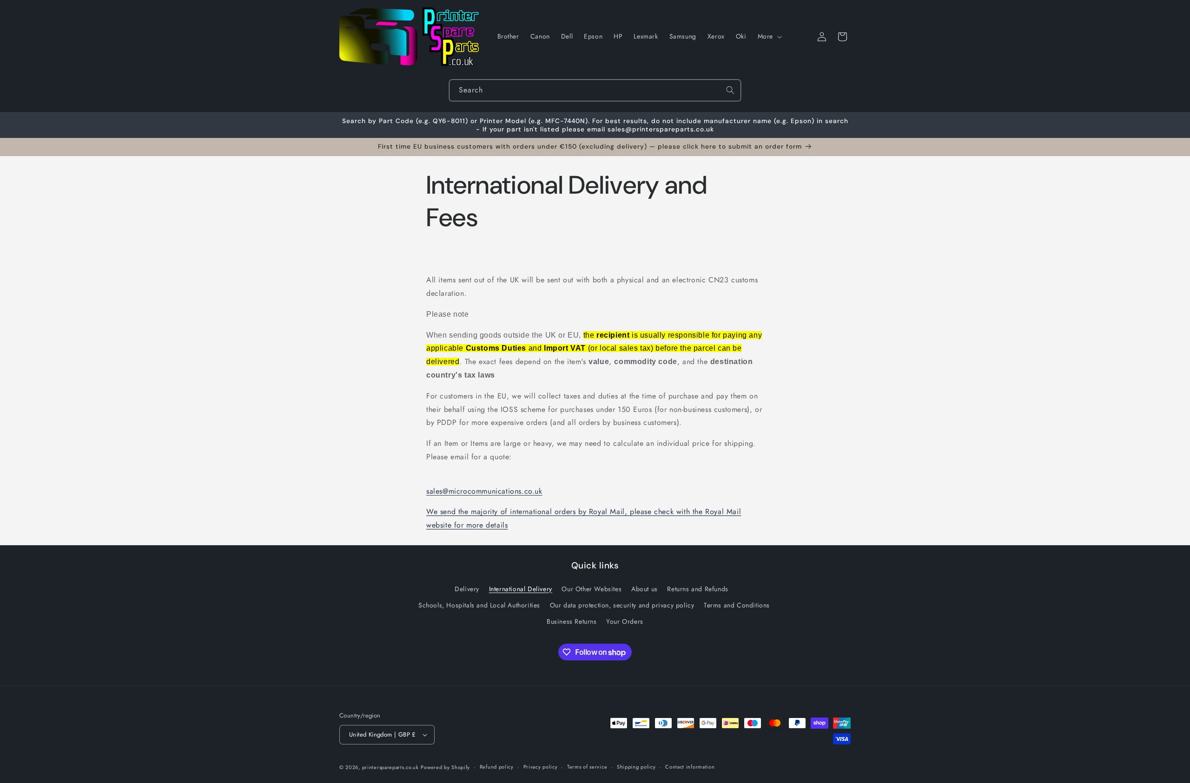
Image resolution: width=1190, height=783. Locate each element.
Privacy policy (540, 766)
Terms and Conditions (737, 605)
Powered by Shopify (445, 767)
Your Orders (624, 621)
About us (644, 589)
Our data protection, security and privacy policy (622, 605)
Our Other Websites (591, 589)
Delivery (467, 589)
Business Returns (572, 621)
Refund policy (497, 766)
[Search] (730, 90)
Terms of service (587, 766)
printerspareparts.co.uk (390, 767)
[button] (769, 36)
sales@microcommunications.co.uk (484, 491)
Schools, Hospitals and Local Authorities (479, 605)
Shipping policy (636, 766)
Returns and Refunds (697, 589)
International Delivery (520, 589)
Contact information (689, 766)
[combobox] (595, 90)
